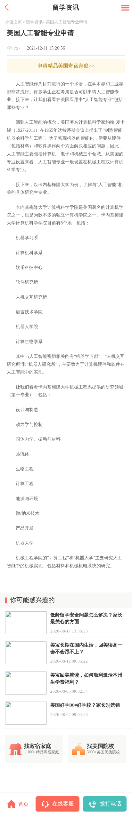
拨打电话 (110, 804)
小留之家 (13, 22)
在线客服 (63, 804)
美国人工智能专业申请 (66, 22)
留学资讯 (34, 22)
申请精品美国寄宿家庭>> (66, 66)
